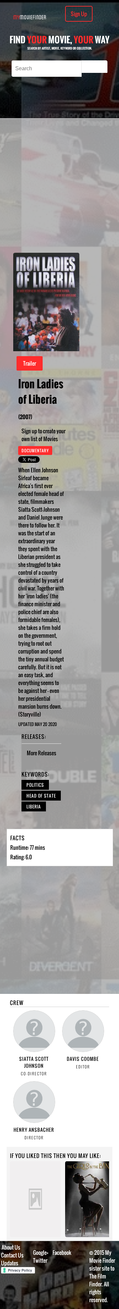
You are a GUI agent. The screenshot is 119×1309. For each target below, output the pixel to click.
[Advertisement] (59, 185)
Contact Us (12, 1255)
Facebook (62, 1252)
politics (35, 785)
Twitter (40, 1260)
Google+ (41, 1252)
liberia (33, 806)
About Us (11, 1247)
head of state (41, 795)
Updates (9, 1263)
